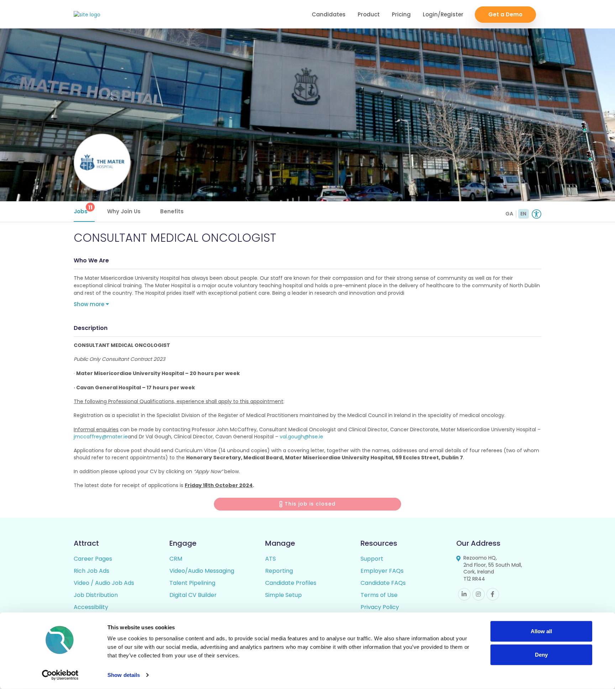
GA (509, 213)
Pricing (401, 14)
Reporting (279, 571)
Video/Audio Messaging (201, 571)
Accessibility (91, 607)
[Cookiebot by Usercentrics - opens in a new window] (60, 675)
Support (372, 559)
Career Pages (93, 559)
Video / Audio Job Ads (104, 583)
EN (523, 213)
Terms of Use (379, 595)
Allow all (541, 631)
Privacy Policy (380, 607)
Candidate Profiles (290, 583)
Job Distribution (96, 595)
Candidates (329, 14)
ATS (270, 559)
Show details (123, 675)
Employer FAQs (382, 571)
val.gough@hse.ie (301, 436)
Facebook (493, 594)
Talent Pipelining (192, 583)
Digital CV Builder (193, 595)
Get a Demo (505, 14)
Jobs (83, 209)
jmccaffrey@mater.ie (101, 436)
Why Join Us (124, 211)
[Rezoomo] (87, 14)
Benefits (172, 211)
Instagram (478, 594)
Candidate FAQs (383, 583)
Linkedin (464, 594)
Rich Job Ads (91, 571)
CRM (175, 559)
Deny (541, 654)
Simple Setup (283, 595)
